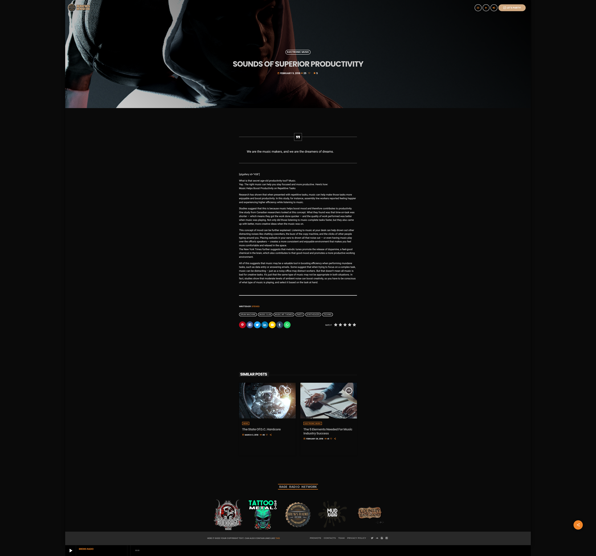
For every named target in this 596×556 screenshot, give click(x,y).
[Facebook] (387, 538)
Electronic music (298, 52)
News (245, 423)
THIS (277, 538)
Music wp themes (284, 314)
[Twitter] (372, 538)
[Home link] (79, 8)
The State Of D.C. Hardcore (261, 429)
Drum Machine (247, 314)
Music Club (265, 314)
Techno (328, 314)
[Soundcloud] (377, 538)
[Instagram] (382, 538)
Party (300, 314)
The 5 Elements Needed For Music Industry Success (327, 431)
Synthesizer (313, 314)
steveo (256, 306)
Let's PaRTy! (512, 7)
